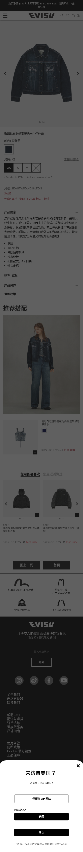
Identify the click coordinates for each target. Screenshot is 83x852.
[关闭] (78, 766)
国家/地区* (20, 810)
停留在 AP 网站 (41, 799)
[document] (41, 808)
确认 (41, 832)
